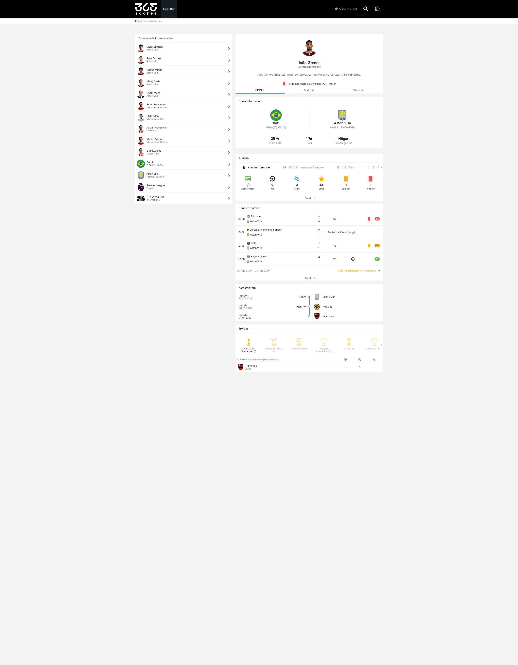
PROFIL (260, 90)
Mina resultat (348, 9)
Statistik (358, 90)
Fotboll (139, 21)
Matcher (309, 90)
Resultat (169, 9)
